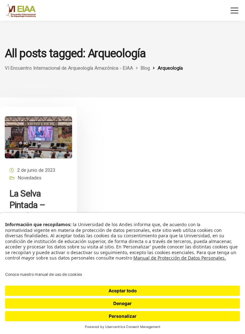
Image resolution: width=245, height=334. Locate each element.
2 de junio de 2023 (36, 170)
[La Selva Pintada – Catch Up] (38, 134)
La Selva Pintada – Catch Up (27, 205)
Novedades (29, 178)
